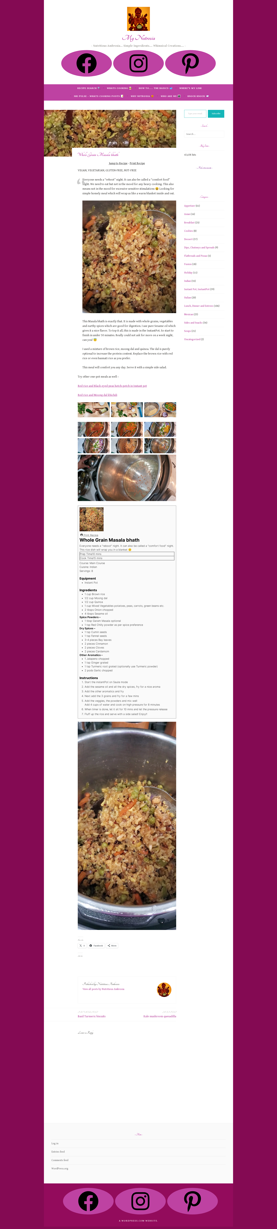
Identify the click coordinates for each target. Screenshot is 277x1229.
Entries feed (58, 1151)
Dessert (188, 239)
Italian (187, 297)
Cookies (188, 231)
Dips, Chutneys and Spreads (199, 247)
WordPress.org (59, 1168)
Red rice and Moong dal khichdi (97, 395)
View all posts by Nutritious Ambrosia (103, 989)
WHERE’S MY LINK (190, 88)
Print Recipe (137, 163)
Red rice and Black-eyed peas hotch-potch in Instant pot (112, 386)
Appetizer (189, 205)
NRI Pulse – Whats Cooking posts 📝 (99, 96)
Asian (187, 214)
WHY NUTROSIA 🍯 (142, 96)
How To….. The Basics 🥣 (156, 88)
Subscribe (216, 113)
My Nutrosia (138, 38)
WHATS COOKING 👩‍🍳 (119, 88)
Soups (187, 331)
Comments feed (59, 1160)
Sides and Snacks (193, 322)
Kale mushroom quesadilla (159, 1014)
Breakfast (189, 222)
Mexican (188, 314)
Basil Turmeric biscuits (91, 1014)
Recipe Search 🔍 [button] (89, 88)
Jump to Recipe (118, 163)
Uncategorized (192, 339)
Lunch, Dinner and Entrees (198, 306)
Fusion (188, 264)
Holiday (188, 272)
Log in (54, 1143)
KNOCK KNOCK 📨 (198, 96)
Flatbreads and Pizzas (195, 255)
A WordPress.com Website (138, 1220)
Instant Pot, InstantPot (197, 289)
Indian (187, 281)
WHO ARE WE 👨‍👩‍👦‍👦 (171, 96)
